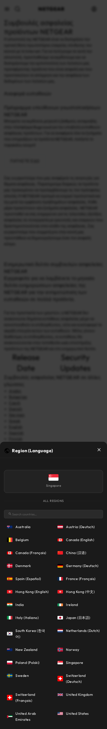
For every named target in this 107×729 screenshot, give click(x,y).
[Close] (99, 450)
